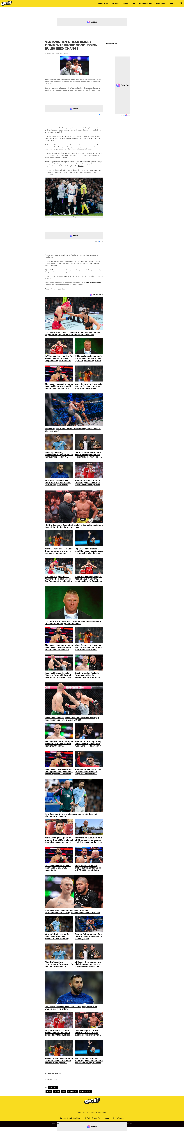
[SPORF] (6, 3)
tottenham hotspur (85, 1091)
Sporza (80, 166)
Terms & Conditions (73, 1118)
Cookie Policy (86, 1118)
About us (94, 1112)
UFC (133, 3)
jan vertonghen (72, 1091)
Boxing (125, 3)
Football (56, 1091)
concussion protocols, (93, 283)
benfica (48, 1091)
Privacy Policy (97, 1118)
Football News (102, 3)
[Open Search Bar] (181, 3)
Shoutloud (102, 1112)
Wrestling (115, 3)
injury (63, 1091)
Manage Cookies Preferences (113, 1118)
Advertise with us (84, 1112)
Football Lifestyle (145, 3)
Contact (63, 1118)
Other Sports (161, 3)
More (172, 3)
